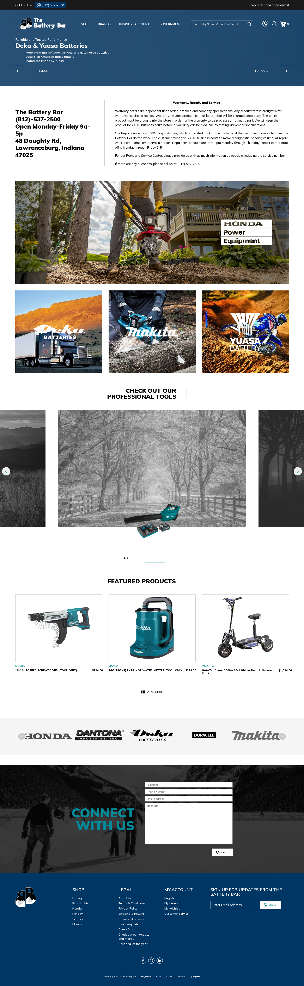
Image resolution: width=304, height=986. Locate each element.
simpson (78, 919)
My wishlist (172, 908)
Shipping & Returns (131, 914)
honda (77, 908)
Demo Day (125, 929)
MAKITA (20, 665)
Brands (104, 24)
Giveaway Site (128, 924)
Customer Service (176, 914)
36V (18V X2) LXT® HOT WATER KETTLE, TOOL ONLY (145, 670)
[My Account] (274, 25)
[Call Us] (265, 25)
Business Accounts (135, 24)
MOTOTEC (208, 665)
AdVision (170, 976)
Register (170, 898)
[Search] (249, 24)
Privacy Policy (128, 908)
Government (170, 24)
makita (77, 924)
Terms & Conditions (131, 903)
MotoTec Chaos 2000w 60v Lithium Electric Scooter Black (237, 672)
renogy (77, 914)
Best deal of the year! (133, 944)
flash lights (80, 903)
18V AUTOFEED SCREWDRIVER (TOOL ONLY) (46, 670)
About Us (125, 898)
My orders (171, 903)
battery (77, 898)
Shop (85, 24)
